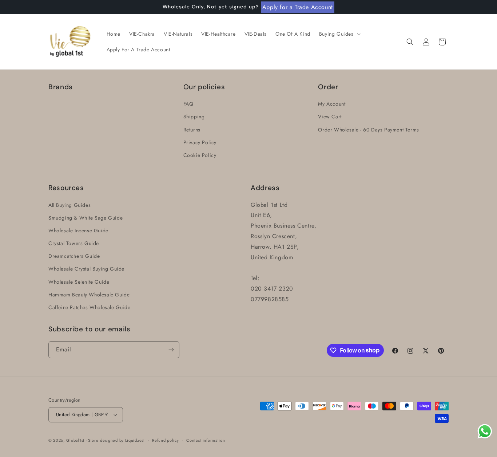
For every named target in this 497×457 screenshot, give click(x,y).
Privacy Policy (199, 142)
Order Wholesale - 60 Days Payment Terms (368, 129)
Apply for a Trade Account (297, 7)
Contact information (205, 440)
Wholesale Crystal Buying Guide (86, 268)
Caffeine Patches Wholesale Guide (89, 307)
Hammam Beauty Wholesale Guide (89, 294)
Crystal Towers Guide (73, 243)
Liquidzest (135, 440)
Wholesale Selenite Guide (78, 281)
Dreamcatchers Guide (74, 256)
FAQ (188, 103)
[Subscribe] (171, 349)
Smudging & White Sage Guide (85, 217)
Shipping (194, 116)
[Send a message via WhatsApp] (484, 431)
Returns (191, 129)
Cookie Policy (199, 155)
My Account (331, 103)
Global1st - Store (82, 440)
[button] (339, 34)
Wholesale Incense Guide (78, 230)
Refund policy (165, 440)
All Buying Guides (69, 205)
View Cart (329, 116)
